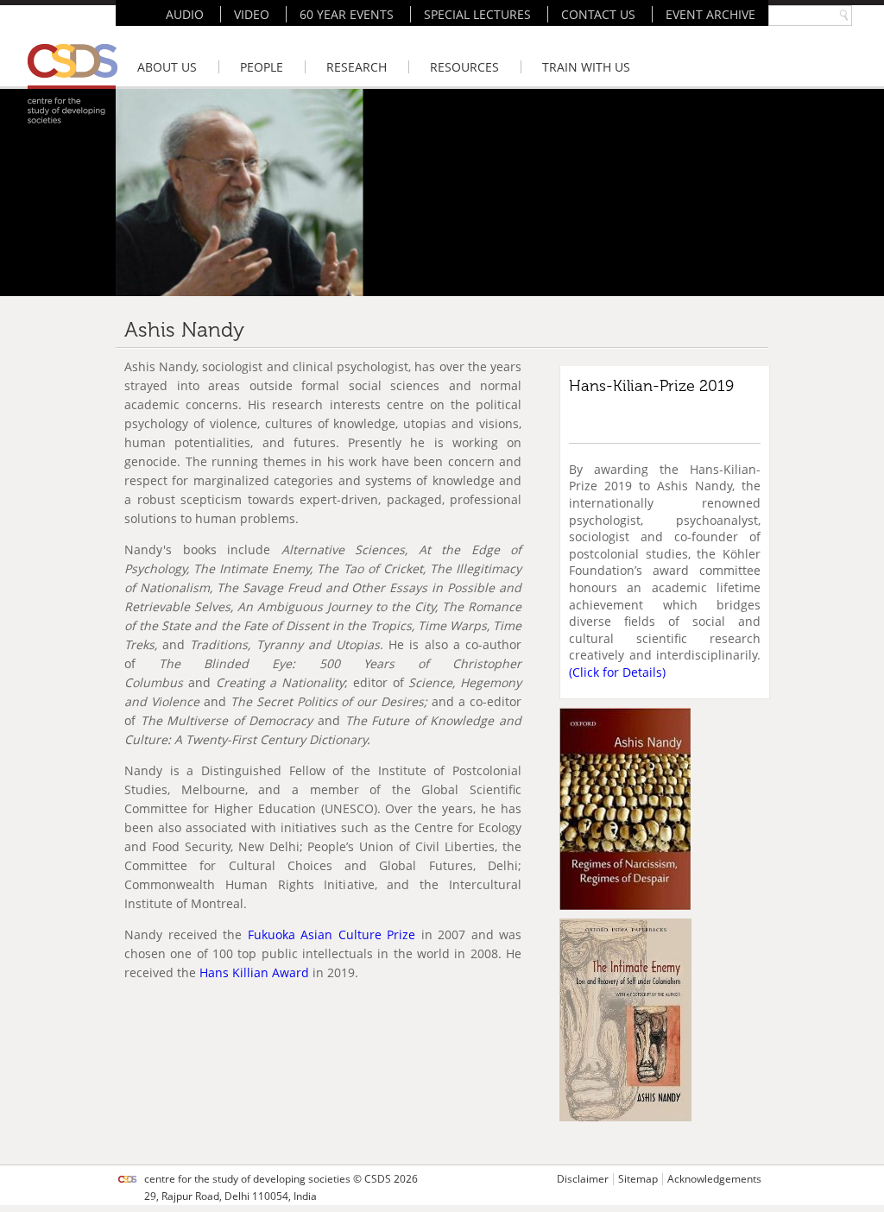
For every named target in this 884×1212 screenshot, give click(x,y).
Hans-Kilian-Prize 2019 (651, 385)
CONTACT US (598, 14)
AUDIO (185, 14)
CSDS (377, 1178)
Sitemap (638, 1178)
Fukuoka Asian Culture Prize (332, 934)
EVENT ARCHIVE (710, 14)
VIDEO (251, 14)
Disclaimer (583, 1178)
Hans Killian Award (254, 972)
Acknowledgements (714, 1178)
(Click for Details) (617, 672)
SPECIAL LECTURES (477, 14)
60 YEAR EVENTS (347, 14)
